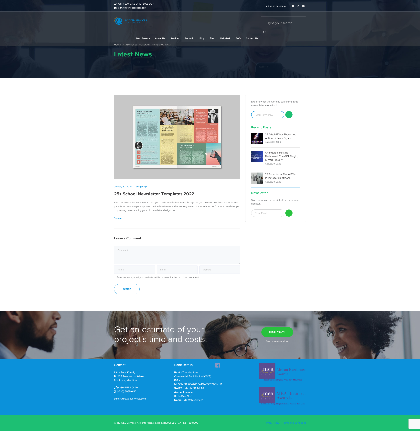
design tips (141, 186)
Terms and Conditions (294, 422)
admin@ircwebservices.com (130, 398)
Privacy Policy (272, 422)
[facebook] (217, 364)
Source (118, 218)
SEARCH (264, 32)
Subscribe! (289, 213)
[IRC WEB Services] (130, 21)
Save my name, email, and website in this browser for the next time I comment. (158, 277)
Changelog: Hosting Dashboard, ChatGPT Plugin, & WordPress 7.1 (281, 156)
